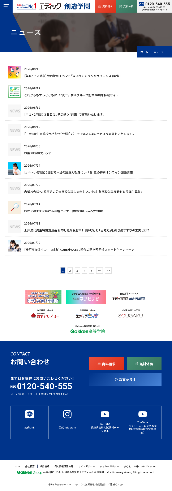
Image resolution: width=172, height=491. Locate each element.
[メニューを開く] (6, 6)
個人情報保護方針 (63, 466)
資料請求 (107, 6)
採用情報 (44, 466)
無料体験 (128, 6)
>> (108, 270)
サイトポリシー (86, 466)
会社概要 (30, 466)
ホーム (144, 52)
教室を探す (127, 379)
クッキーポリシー (109, 466)
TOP (17, 466)
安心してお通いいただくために (140, 466)
